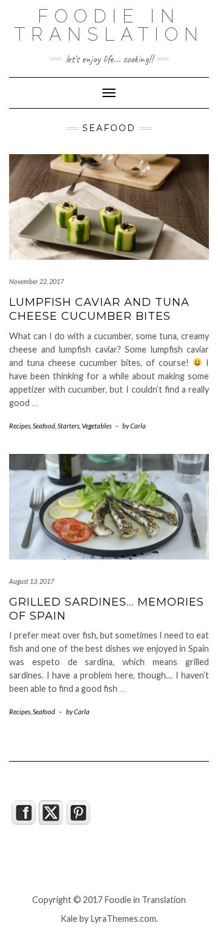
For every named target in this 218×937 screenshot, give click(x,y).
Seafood (44, 426)
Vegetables (96, 426)
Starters (68, 426)
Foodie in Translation (109, 25)
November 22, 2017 (36, 281)
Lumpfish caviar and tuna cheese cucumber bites (99, 309)
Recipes (19, 426)
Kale (69, 918)
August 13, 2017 (31, 581)
